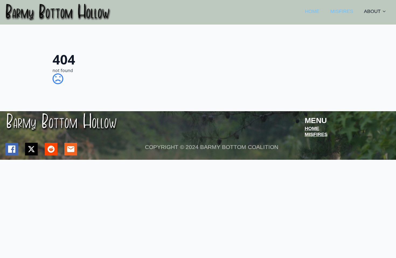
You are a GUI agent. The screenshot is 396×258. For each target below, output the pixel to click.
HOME (312, 11)
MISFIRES (341, 11)
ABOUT (372, 11)
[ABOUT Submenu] (386, 11)
